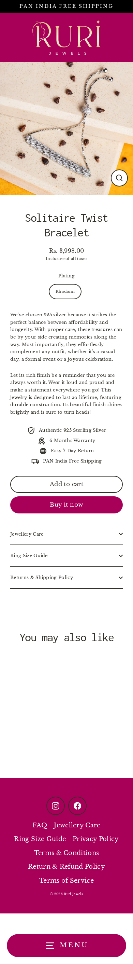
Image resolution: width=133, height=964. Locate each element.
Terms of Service (66, 880)
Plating (66, 275)
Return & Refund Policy (66, 866)
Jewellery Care (26, 534)
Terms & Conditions (66, 853)
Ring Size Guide (29, 555)
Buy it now (66, 504)
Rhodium (65, 291)
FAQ (39, 825)
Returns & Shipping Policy (41, 577)
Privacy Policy (96, 839)
